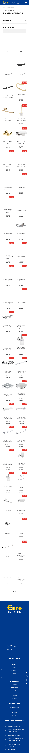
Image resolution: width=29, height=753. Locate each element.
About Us (14, 662)
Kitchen (15, 684)
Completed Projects (14, 676)
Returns (14, 715)
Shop (14, 667)
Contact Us (14, 670)
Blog (14, 673)
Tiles (14, 690)
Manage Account (14, 707)
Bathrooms (14, 687)
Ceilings (14, 698)
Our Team (14, 665)
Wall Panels (14, 693)
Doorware (14, 696)
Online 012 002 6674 (13, 646)
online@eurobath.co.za (16, 650)
